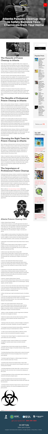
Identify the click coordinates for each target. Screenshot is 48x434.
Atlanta (6, 410)
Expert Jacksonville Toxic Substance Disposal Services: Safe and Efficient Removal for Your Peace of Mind (41, 97)
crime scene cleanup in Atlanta (14, 188)
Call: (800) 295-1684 (24, 7)
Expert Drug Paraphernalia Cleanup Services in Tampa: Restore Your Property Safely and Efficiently (42, 110)
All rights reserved (26, 429)
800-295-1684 (31, 421)
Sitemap (40, 429)
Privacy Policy (34, 429)
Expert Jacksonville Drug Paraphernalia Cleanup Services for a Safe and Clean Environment (42, 73)
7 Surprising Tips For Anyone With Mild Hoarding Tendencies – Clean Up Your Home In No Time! (42, 85)
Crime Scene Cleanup (12, 410)
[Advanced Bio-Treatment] (24, 5)
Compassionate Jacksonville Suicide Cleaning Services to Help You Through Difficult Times (42, 62)
